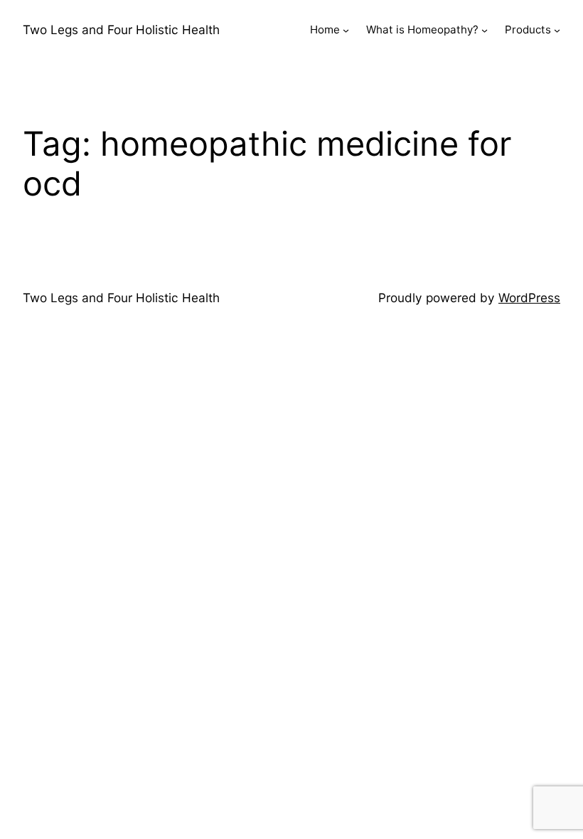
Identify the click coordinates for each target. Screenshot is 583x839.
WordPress (529, 297)
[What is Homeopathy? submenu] (484, 30)
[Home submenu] (346, 30)
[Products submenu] (557, 30)
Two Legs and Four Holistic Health (121, 29)
